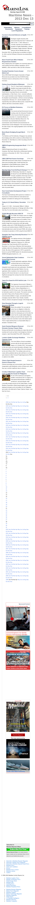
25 (6, 516)
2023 (7, 413)
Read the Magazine (18, 735)
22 (6, 510)
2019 (7, 429)
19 (6, 504)
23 (6, 512)
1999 (7, 579)
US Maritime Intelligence (12, 898)
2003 (7, 564)
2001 (7, 572)
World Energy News (11, 881)
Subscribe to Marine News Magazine (15, 862)
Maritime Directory (11, 899)
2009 (7, 541)
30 (6, 525)
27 (6, 519)
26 (6, 517)
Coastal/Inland (26, 27)
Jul (23, 402)
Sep (27, 406)
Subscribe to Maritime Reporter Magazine (17, 861)
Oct (7, 408)
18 (6, 502)
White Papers (9, 896)
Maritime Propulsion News (13, 886)
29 (6, 523)
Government (9, 29)
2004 (7, 560)
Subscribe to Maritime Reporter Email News (17, 864)
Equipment (18, 29)
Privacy (8, 868)
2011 (7, 533)
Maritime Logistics (11, 892)
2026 (7, 402)
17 (6, 500)
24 (6, 514)
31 (6, 527)
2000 (7, 575)
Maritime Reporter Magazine (13, 889)
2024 (7, 409)
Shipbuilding (8, 27)
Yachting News (10, 884)
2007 (7, 548)
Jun (21, 402)
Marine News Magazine (12, 891)
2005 (7, 556)
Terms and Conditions (12, 866)
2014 (7, 448)
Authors (8, 872)
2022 (7, 417)
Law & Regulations (17, 30)
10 (6, 487)
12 (6, 490)
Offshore (17, 27)
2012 (7, 529)
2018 (7, 433)
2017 (7, 436)
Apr (16, 402)
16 (6, 498)
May (19, 402)
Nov (9, 408)
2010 (7, 537)
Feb (12, 402)
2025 (7, 406)
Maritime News (10, 865)
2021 (7, 421)
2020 (7, 425)
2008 (7, 545)
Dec (11, 408)
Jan (10, 402)
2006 (7, 552)
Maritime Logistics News (12, 878)
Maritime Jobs (10, 882)
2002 (7, 568)
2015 (7, 444)
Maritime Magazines (11, 895)
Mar (14, 402)
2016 (7, 440)
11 (6, 489)
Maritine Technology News (13, 879)
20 (6, 506)
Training (26, 29)
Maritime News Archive (12, 869)
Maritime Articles (10, 871)
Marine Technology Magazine (14, 893)
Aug (25, 402)
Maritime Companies (11, 901)
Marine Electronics (11, 885)
